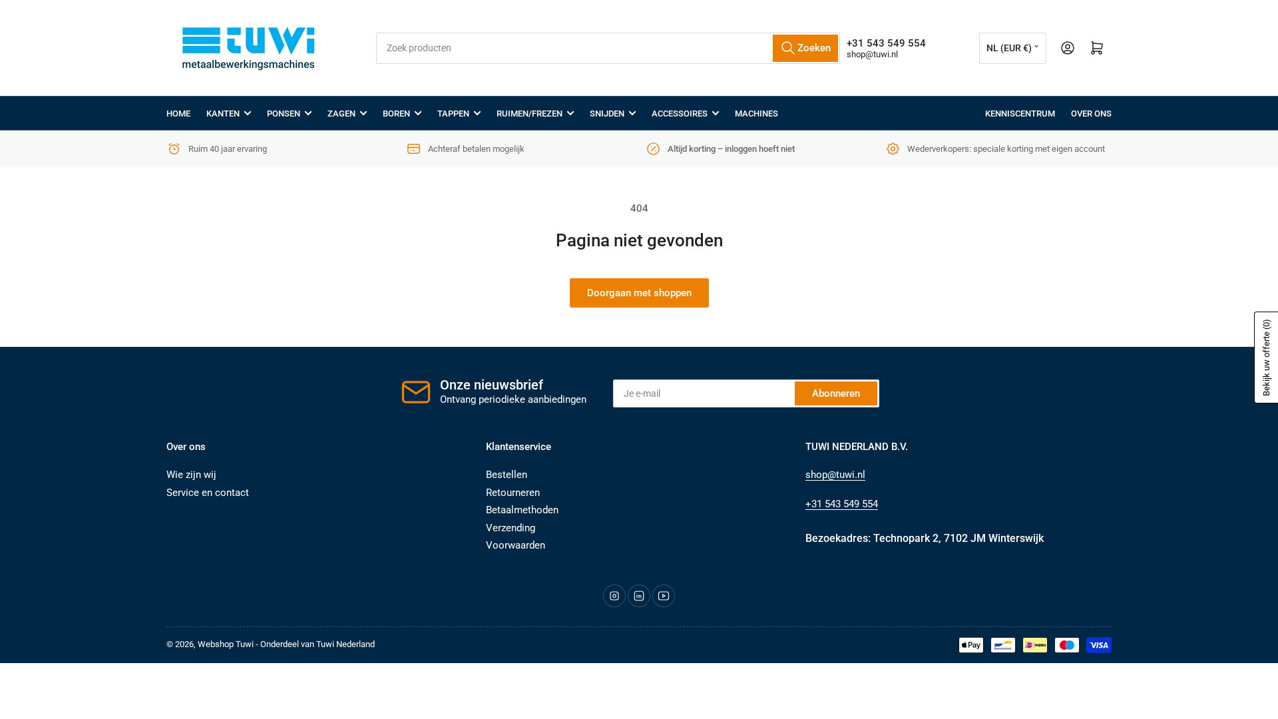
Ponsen (283, 114)
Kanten (223, 114)
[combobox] (607, 48)
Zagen (341, 114)
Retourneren (513, 493)
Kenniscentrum (1020, 114)
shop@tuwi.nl (872, 54)
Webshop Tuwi (226, 644)
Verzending (510, 528)
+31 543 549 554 (841, 504)
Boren (396, 114)
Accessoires (680, 114)
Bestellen (506, 475)
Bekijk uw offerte (1266, 357)
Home (178, 114)
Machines (756, 114)
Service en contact (207, 493)
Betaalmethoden (522, 510)
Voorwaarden (515, 545)
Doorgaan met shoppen (639, 293)
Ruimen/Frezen (529, 114)
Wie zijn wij (191, 475)
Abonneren (836, 393)
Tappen (453, 114)
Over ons (1091, 114)
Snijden (607, 114)
